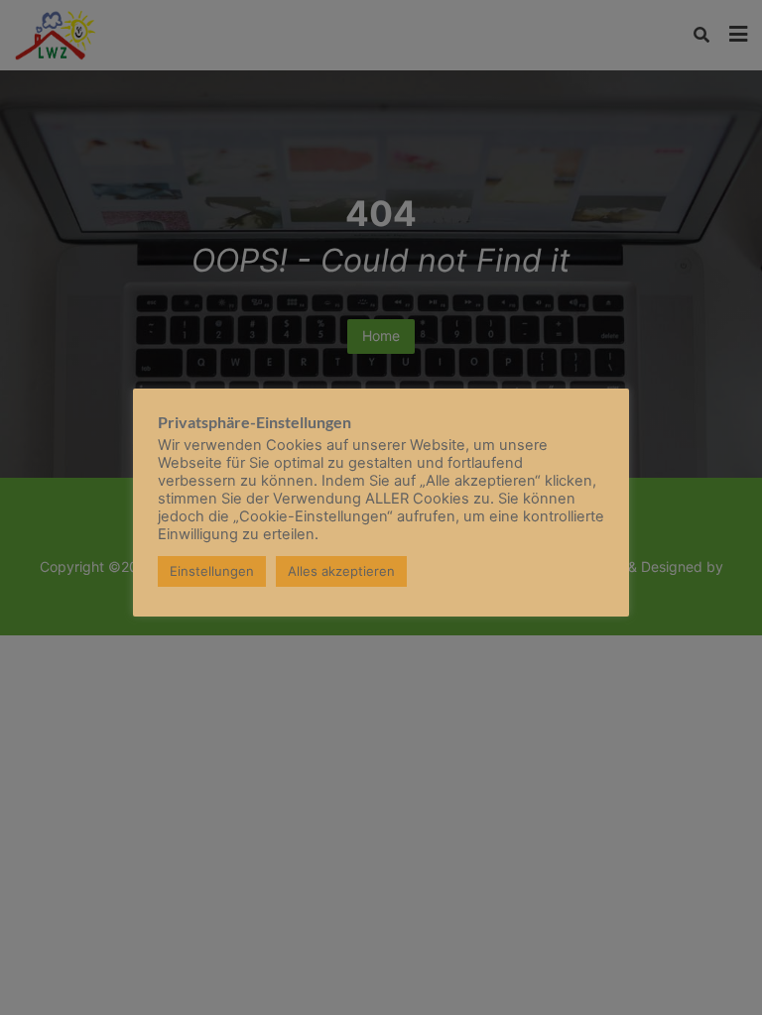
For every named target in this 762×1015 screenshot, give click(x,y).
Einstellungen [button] (212, 571)
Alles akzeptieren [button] (341, 571)
